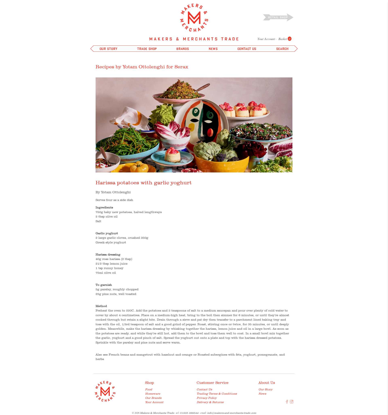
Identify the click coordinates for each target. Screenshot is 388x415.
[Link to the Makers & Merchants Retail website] (278, 17)
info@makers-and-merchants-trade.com (231, 412)
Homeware (152, 393)
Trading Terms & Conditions (217, 393)
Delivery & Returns (210, 402)
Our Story (265, 389)
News (262, 393)
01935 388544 (189, 412)
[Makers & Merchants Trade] (194, 17)
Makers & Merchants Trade (157, 412)
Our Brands (153, 397)
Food (148, 389)
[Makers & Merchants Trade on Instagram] (291, 402)
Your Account (266, 39)
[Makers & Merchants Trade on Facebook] (287, 402)
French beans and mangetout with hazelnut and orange (150, 354)
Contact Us (204, 389)
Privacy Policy (207, 397)
